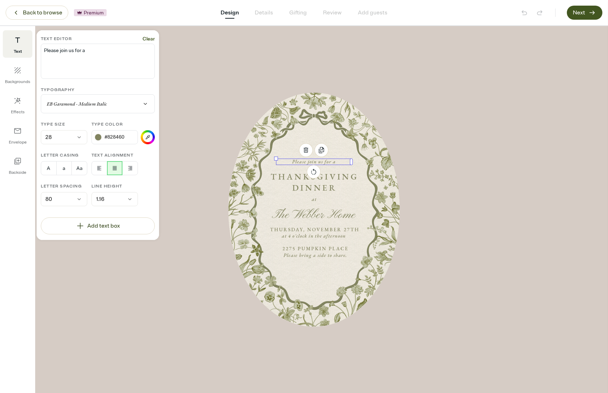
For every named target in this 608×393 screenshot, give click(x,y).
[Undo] (524, 12)
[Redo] (540, 12)
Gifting (298, 12)
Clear (148, 39)
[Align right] (130, 168)
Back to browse (42, 12)
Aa (79, 168)
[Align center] (115, 168)
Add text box (103, 225)
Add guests (372, 12)
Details (264, 12)
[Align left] (99, 168)
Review (332, 12)
